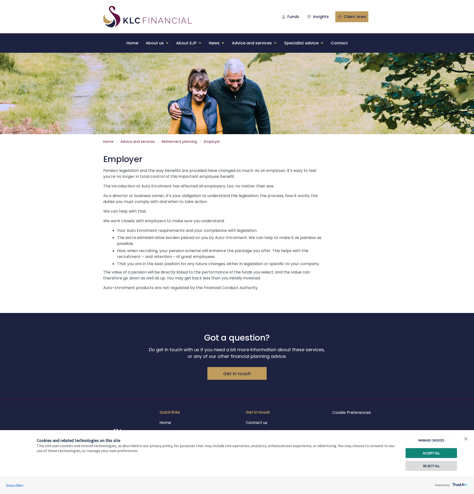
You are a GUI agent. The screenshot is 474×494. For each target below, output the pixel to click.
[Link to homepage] (152, 16)
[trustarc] (459, 483)
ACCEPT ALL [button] (431, 453)
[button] (466, 439)
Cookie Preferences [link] (351, 412)
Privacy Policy (14, 485)
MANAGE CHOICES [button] (431, 440)
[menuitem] (132, 43)
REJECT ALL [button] (431, 466)
